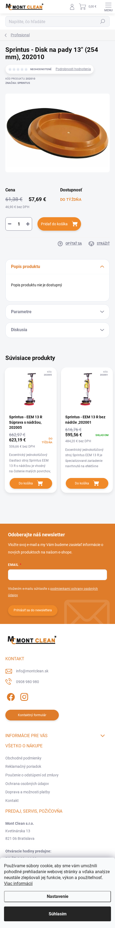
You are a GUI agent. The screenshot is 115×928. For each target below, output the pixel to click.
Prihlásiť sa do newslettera (33, 610)
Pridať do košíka (54, 224)
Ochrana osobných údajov (27, 783)
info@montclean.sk (32, 671)
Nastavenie (57, 896)
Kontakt (12, 800)
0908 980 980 (27, 682)
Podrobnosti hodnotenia (73, 69)
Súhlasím (58, 913)
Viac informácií (18, 883)
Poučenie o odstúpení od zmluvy (32, 775)
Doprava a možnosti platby (27, 792)
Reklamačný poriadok (23, 766)
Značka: (17, 82)
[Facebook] (10, 696)
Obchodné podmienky (23, 758)
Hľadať (103, 21)
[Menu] (108, 6)
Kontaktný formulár (32, 715)
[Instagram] (23, 696)
